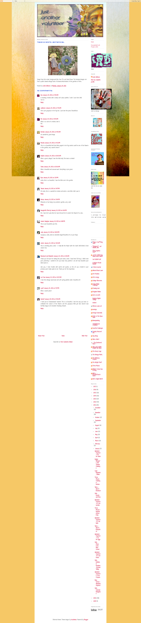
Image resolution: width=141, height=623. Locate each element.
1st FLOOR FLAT (97, 259)
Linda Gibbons (96, 77)
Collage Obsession (97, 280)
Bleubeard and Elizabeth (47, 256)
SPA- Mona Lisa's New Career (97, 546)
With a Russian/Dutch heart (96, 375)
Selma (42, 167)
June (96, 431)
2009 (95, 601)
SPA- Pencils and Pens (98, 495)
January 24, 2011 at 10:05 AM (53, 156)
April (96, 438)
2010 (94, 598)
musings (95, 309)
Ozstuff (43, 299)
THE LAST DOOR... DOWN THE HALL (97, 347)
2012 (94, 402)
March (97, 441)
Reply (42, 102)
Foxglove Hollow (97, 292)
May (96, 434)
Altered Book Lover (98, 270)
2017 (94, 386)
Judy (42, 232)
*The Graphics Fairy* (96, 251)
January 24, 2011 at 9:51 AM (52, 143)
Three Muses (96, 366)
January (97, 449)
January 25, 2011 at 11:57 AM (53, 277)
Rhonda (43, 143)
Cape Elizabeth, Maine (98, 472)
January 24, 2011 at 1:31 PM (50, 178)
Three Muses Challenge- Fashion (97, 481)
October (97, 417)
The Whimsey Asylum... (96, 358)
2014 (94, 396)
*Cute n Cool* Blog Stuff (98, 242)
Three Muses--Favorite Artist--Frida (97, 511)
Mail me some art (97, 306)
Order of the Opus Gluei (98, 317)
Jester (42, 243)
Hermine (43, 132)
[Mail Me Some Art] (97, 127)
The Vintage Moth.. (98, 355)
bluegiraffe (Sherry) (46, 210)
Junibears (43, 108)
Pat (41, 119)
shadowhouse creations (96, 324)
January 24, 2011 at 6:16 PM (59, 210)
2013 (94, 399)
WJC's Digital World (98, 379)
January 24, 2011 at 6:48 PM (57, 221)
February (97, 444)
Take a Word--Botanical (98, 489)
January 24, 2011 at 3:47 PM (52, 188)
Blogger (86, 620)
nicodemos (74, 620)
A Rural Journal (97, 267)
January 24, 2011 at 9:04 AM (50, 119)
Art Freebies (96, 274)
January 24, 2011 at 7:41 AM (53, 108)
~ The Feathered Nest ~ (97, 343)
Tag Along (95, 336)
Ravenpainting (96, 320)
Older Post (84, 336)
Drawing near (96, 288)
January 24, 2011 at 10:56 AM (52, 167)
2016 (94, 390)
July (96, 428)
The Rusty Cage (97, 351)
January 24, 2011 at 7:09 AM (50, 95)
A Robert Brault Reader (97, 263)
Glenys (42, 199)
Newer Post (41, 336)
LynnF (42, 288)
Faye (42, 178)
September (98, 420)
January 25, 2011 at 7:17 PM (51, 288)
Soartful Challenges (98, 328)
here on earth (96, 295)
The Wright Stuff (97, 362)
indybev (43, 156)
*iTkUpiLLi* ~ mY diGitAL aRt (97, 247)
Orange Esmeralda (97, 313)
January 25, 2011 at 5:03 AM (61, 256)
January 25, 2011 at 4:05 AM (52, 243)
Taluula (42, 188)
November (97, 412)
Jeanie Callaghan (45, 221)
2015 (94, 393)
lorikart (94, 303)
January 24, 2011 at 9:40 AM (53, 132)
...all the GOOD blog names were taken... (98, 255)
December (97, 408)
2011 (94, 405)
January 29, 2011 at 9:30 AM (52, 299)
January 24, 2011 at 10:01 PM (51, 232)
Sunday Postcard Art (97, 332)
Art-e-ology (96, 277)
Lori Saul (43, 277)
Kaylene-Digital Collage (96, 299)
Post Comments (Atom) (66, 342)
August (97, 425)
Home (63, 336)
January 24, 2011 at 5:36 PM (52, 199)
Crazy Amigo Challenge (96, 284)
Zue (42, 95)
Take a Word (96, 339)
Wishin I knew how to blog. (98, 369)
